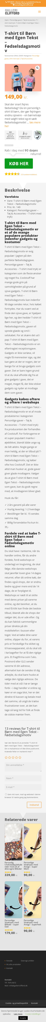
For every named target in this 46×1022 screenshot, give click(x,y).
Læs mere (18, 1014)
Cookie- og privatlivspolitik (17, 1003)
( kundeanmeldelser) (29, 174)
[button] (37, 68)
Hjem (7, 20)
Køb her (18, 164)
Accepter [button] (23, 1018)
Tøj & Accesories (29, 20)
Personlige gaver (16, 20)
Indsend (34, 804)
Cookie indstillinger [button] (33, 1014)
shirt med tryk (10, 23)
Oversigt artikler (27, 961)
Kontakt (9, 968)
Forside (9, 961)
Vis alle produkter (13, 964)
